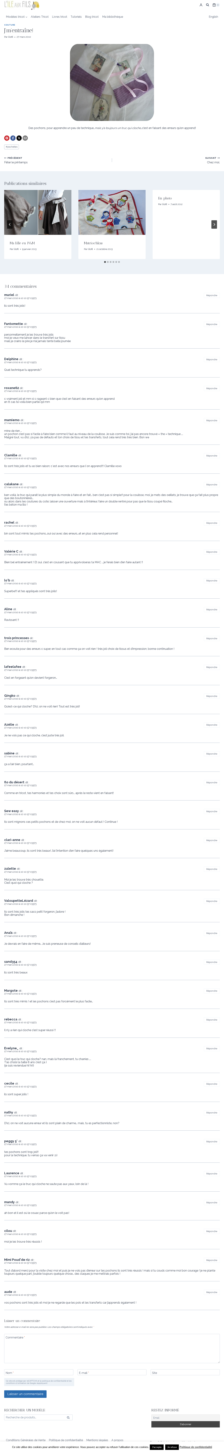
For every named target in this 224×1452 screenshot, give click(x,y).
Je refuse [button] (172, 1447)
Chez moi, (212, 160)
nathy (8, 1112)
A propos (117, 1440)
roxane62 (11, 388)
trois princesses (16, 638)
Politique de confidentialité (66, 1440)
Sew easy (11, 811)
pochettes (12, 146)
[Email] (25, 138)
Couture (9, 25)
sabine (9, 753)
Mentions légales (97, 1440)
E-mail (84, 1372)
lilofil (10, 37)
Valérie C (11, 551)
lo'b (7, 580)
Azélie (9, 724)
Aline (8, 609)
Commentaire (15, 1337)
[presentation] (37, 212)
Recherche (69, 1418)
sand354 (10, 961)
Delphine (11, 359)
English (213, 16)
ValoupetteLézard (18, 900)
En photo (165, 198)
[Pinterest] (6, 138)
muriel (9, 295)
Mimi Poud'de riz (17, 1260)
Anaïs (8, 933)
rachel (9, 522)
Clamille (10, 455)
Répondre (211, 295)
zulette (10, 868)
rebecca (10, 1019)
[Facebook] (13, 138)
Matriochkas (93, 243)
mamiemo (12, 420)
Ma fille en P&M (22, 243)
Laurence (11, 1173)
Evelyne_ (11, 1048)
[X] (19, 138)
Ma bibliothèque (112, 16)
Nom (10, 1372)
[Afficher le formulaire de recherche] (207, 5)
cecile (9, 1083)
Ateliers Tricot (40, 16)
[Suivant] (214, 224)
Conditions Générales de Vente (26, 1440)
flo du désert (14, 782)
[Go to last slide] (10, 224)
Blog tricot (92, 16)
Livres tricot (59, 16)
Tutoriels (76, 16)
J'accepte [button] (157, 1447)
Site (154, 1372)
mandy (9, 1202)
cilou (8, 1231)
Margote (11, 990)
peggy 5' (11, 1141)
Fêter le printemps (16, 160)
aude (8, 1292)
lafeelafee (12, 667)
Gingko (9, 695)
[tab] (105, 262)
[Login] (201, 5)
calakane (11, 484)
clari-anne (12, 840)
